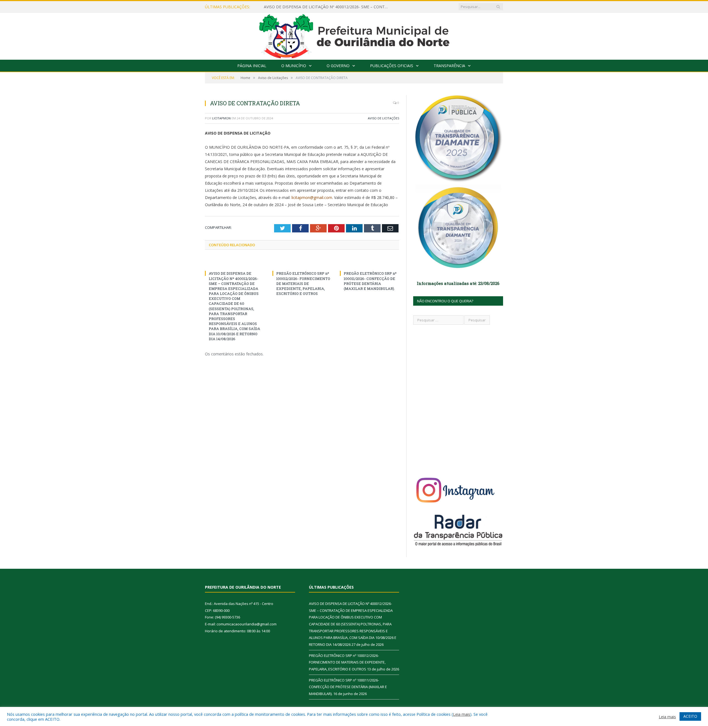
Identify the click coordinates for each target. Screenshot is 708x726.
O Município (293, 65)
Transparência (449, 65)
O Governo (338, 65)
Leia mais (461, 714)
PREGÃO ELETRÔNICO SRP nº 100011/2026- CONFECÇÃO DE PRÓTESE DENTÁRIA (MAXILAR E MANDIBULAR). (370, 281)
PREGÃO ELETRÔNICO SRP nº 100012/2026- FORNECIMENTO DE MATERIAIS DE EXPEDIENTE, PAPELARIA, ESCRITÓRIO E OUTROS (303, 283)
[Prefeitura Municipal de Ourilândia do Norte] (354, 35)
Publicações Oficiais (391, 65)
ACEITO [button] (690, 716)
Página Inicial (251, 65)
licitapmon (221, 118)
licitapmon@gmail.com (311, 197)
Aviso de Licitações (383, 118)
